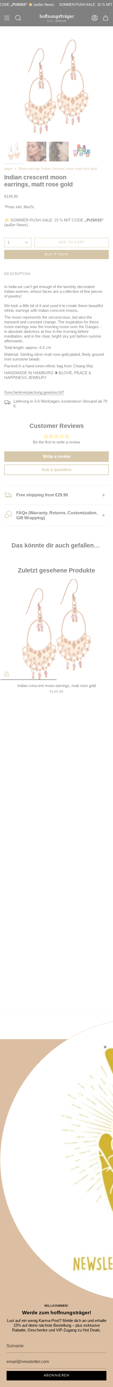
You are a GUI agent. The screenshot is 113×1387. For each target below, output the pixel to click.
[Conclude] (105, 1047)
